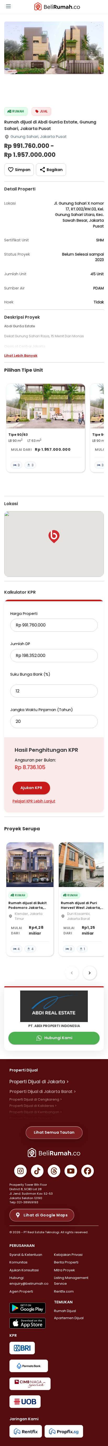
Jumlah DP (20, 643)
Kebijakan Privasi (68, 1254)
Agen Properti (21, 1291)
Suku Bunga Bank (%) (30, 674)
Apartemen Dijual (69, 1318)
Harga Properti (23, 613)
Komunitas (18, 1262)
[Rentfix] (25, 1431)
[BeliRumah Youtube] (70, 1171)
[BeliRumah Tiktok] (37, 1171)
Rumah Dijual (65, 1311)
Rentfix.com (64, 1291)
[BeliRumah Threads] (54, 1171)
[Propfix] (64, 1431)
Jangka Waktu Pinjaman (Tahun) (41, 709)
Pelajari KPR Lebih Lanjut (34, 801)
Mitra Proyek (64, 1270)
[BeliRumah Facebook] (87, 1171)
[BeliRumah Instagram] (20, 1171)
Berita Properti (66, 1262)
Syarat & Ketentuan (25, 1254)
